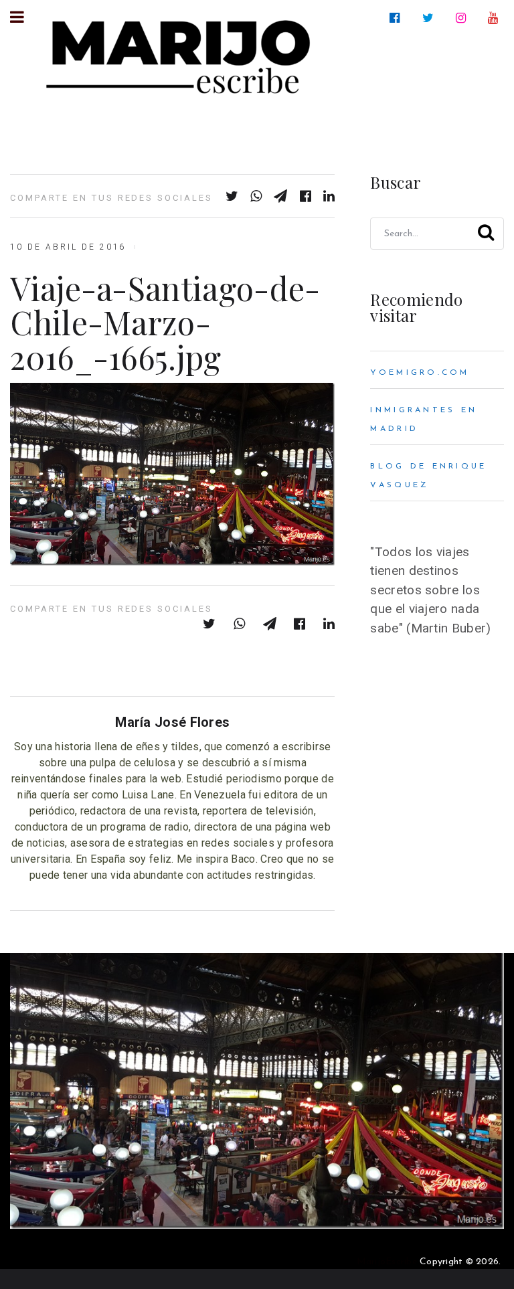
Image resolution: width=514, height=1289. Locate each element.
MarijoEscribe (387, 1262)
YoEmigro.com (419, 373)
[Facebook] (397, 18)
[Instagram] (463, 18)
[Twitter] (430, 18)
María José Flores (172, 722)
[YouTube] (495, 18)
